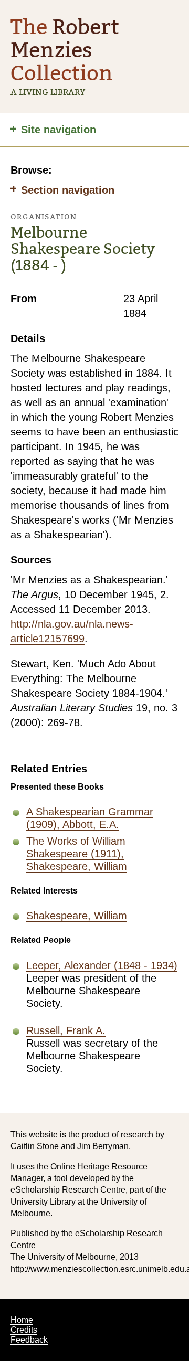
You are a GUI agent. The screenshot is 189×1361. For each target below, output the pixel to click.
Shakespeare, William (76, 915)
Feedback (29, 1339)
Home (21, 1319)
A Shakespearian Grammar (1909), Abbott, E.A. (89, 818)
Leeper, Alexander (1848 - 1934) (101, 965)
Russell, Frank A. (66, 1030)
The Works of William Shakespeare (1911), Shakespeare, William (76, 853)
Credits (23, 1329)
